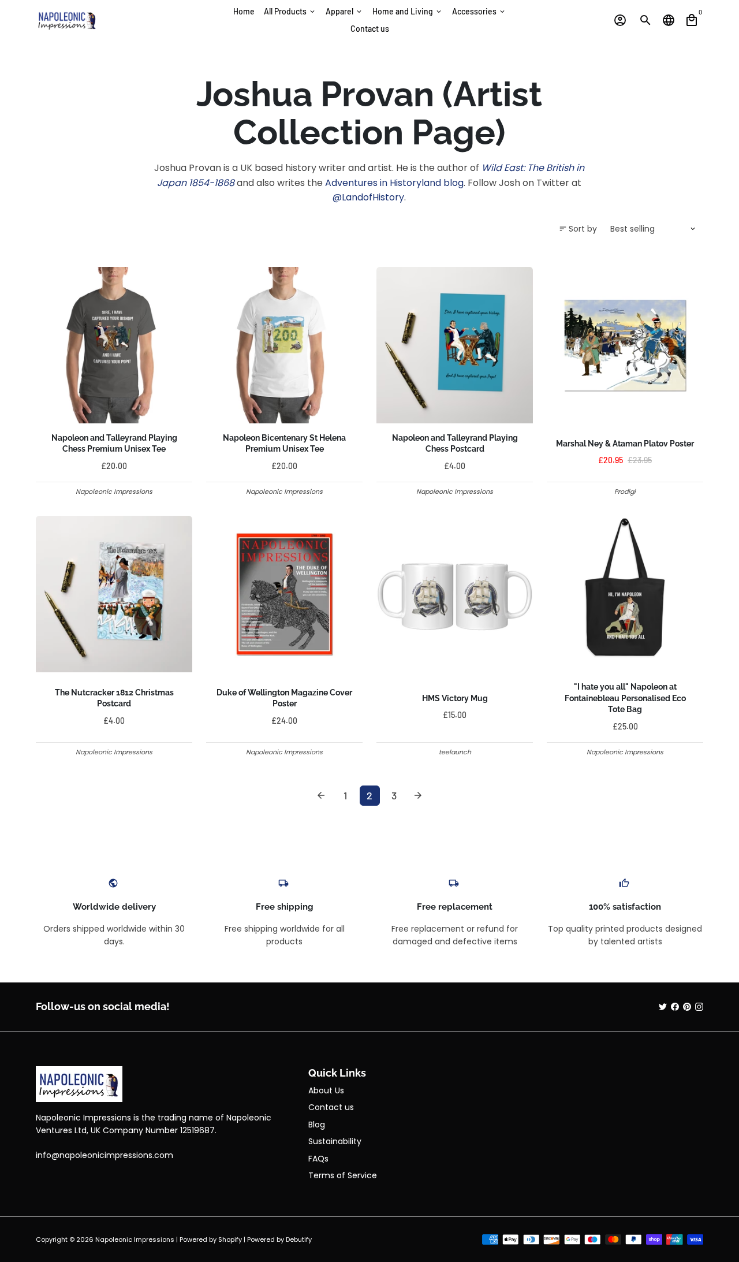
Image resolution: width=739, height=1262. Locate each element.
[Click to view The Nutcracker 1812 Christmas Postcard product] (114, 594)
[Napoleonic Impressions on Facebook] (675, 1006)
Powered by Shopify (211, 1239)
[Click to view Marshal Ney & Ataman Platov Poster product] (625, 345)
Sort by (578, 228)
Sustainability (334, 1141)
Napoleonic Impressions (134, 1239)
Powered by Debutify (279, 1239)
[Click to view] (625, 594)
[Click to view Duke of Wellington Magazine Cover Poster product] (284, 594)
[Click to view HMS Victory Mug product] (454, 594)
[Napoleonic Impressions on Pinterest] (687, 1006)
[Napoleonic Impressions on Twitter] (663, 1006)
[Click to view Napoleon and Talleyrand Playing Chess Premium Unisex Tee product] (114, 345)
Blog (316, 1124)
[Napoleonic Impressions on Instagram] (699, 1006)
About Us (326, 1090)
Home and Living (407, 11)
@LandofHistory (368, 197)
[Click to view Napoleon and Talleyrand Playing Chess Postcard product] (454, 345)
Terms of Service (342, 1175)
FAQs (318, 1158)
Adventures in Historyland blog (394, 182)
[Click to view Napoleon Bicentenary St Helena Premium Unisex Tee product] (284, 345)
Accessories (479, 11)
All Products (290, 11)
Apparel (344, 11)
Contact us (369, 28)
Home (244, 11)
